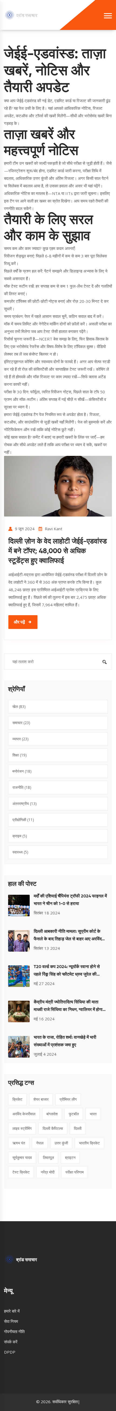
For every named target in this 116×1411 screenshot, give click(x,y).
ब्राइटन (70, 1157)
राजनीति (21, 787)
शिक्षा (19, 755)
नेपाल (39, 1142)
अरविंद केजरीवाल (23, 1113)
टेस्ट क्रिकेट (21, 1172)
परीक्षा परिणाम (75, 1172)
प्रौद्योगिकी (23, 819)
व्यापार (20, 738)
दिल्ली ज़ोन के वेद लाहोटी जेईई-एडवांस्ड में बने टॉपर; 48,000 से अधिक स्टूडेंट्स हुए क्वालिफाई (57, 551)
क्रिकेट (17, 1099)
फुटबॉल (74, 1113)
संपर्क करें (11, 1341)
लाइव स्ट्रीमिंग (22, 1128)
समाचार (21, 722)
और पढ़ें (19, 622)
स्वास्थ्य (20, 852)
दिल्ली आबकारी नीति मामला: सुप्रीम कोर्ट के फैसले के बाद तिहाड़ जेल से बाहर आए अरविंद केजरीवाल (68, 936)
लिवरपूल (48, 1157)
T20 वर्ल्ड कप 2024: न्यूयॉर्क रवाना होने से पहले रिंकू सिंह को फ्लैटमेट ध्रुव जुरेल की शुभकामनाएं (67, 971)
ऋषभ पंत (18, 1142)
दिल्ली (77, 1128)
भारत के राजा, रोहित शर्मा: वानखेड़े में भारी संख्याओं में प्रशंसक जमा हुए (65, 1041)
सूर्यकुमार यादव (22, 1157)
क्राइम (19, 835)
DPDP (9, 1352)
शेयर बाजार (41, 1099)
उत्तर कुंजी (61, 1142)
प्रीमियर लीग (68, 1099)
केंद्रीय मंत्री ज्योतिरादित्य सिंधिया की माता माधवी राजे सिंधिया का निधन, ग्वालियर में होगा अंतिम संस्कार (68, 1007)
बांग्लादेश (52, 1113)
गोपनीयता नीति (14, 1331)
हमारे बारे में (12, 1311)
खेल (19, 706)
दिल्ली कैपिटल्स (53, 1128)
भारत (93, 1113)
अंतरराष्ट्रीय (24, 803)
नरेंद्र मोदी (47, 1172)
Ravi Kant (53, 528)
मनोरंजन (22, 771)
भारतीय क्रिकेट (89, 1142)
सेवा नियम (11, 1321)
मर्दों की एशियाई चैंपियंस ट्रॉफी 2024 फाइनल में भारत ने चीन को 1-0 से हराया (70, 900)
